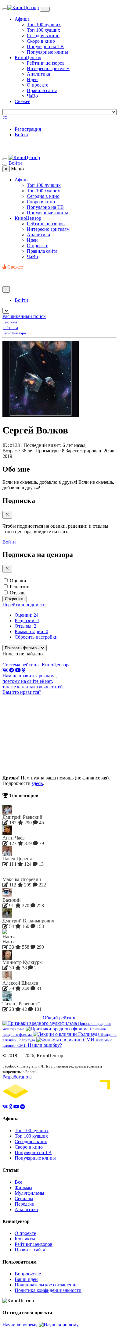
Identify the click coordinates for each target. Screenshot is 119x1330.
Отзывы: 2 (25, 626)
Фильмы (23, 1187)
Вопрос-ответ (29, 1273)
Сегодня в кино (43, 35)
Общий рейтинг (59, 1017)
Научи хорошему (20, 1324)
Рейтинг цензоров (46, 63)
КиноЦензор (28, 57)
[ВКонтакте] (5, 670)
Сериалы (24, 1198)
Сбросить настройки (36, 637)
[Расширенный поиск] (5, 118)
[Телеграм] (11, 670)
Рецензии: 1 (27, 620)
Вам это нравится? (21, 692)
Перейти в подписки (24, 604)
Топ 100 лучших (44, 24)
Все (18, 1182)
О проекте (37, 84)
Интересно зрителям (48, 68)
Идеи (32, 79)
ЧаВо (32, 95)
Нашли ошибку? (45, 1045)
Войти (21, 134)
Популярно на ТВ (45, 46)
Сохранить (14, 599)
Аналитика (38, 74)
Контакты (25, 1238)
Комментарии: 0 (31, 631)
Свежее (22, 101)
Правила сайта (42, 90)
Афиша (22, 19)
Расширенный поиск (24, 316)
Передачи (24, 1204)
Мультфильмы (29, 1193)
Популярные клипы (47, 52)
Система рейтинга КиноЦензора (36, 664)
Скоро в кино (41, 41)
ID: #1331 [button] (12, 445)
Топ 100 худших (43, 30)
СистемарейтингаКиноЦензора (14, 327)
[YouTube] (18, 670)
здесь (37, 783)
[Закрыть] (7, 515)
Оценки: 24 (26, 615)
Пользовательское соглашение (46, 1284)
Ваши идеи (26, 1279)
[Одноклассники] (23, 670)
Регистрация (28, 129)
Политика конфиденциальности (48, 1290)
